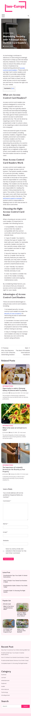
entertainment (5, 680)
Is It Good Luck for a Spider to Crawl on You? (7, 630)
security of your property (12, 313)
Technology (4, 692)
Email (5, 532)
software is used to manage (12, 198)
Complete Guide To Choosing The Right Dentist (14, 591)
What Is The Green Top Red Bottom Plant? (8, 608)
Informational (8, 33)
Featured (3, 683)
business (3, 674)
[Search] (28, 16)
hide (12, 88)
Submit (25, 706)
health (3, 686)
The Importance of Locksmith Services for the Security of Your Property (14, 469)
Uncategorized (5, 695)
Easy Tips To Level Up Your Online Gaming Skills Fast (15, 650)
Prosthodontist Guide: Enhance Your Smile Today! (15, 586)
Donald (6, 393)
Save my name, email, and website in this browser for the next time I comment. (16, 551)
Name (5, 524)
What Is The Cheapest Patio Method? (21, 630)
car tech (3, 677)
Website (6, 541)
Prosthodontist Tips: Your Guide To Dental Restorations (15, 576)
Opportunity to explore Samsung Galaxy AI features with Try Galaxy (15, 389)
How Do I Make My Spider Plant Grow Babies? (21, 614)
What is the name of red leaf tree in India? (15, 429)
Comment (7, 501)
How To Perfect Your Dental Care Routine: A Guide (15, 581)
